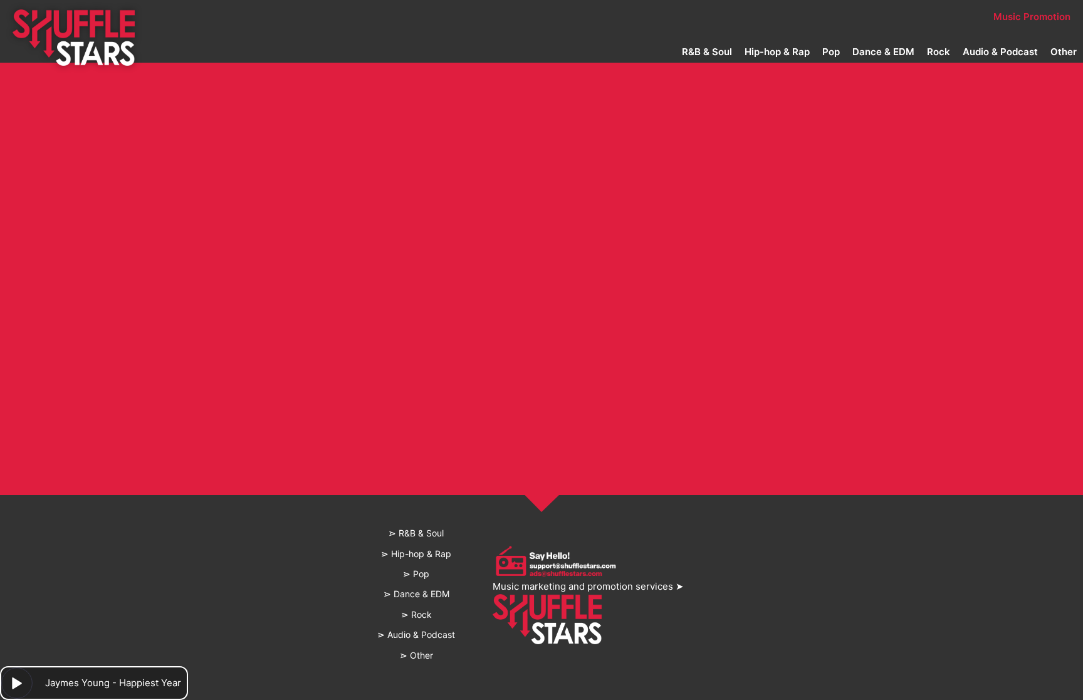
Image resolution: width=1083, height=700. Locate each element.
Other (1063, 52)
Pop (831, 52)
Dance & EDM (883, 52)
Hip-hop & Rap (777, 52)
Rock (938, 52)
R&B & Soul (707, 52)
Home (344, 17)
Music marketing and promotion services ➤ (588, 586)
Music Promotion (1031, 17)
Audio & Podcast (1000, 52)
